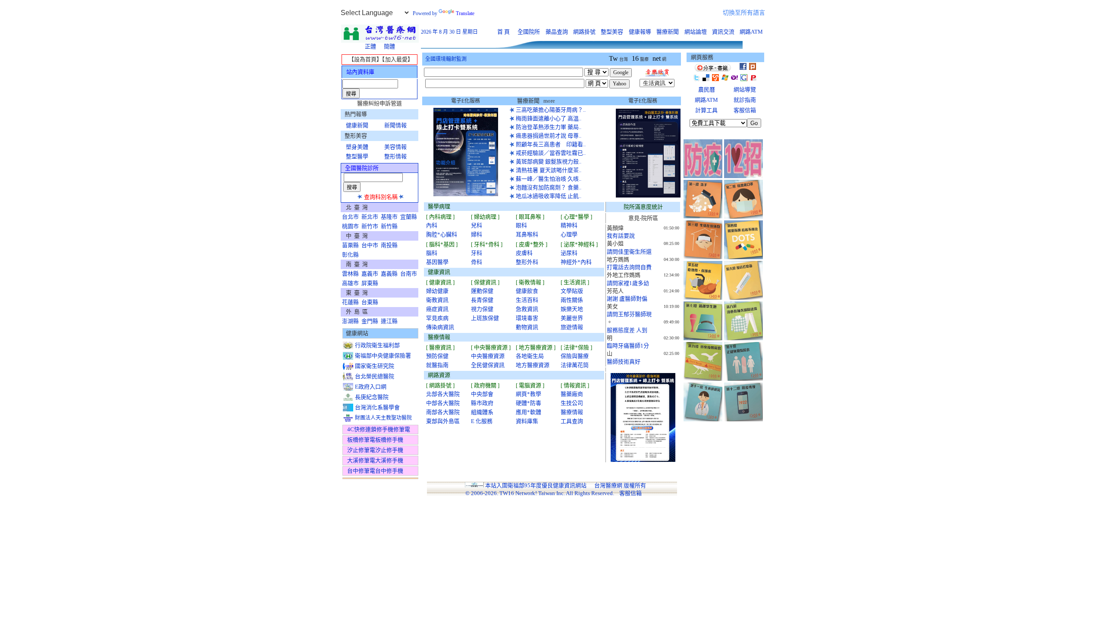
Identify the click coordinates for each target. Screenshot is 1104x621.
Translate (465, 13)
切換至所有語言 (744, 12)
